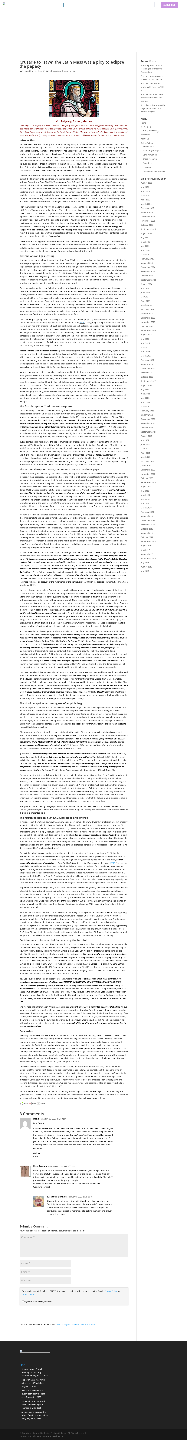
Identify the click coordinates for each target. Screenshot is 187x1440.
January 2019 (147, 533)
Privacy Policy (111, 1291)
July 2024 (145, 288)
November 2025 (148, 220)
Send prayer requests (153, 150)
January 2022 (147, 415)
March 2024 (146, 305)
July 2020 (145, 491)
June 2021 (145, 444)
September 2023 (148, 330)
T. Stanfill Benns (29, 71)
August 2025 (146, 233)
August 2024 (146, 284)
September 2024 (148, 280)
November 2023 (148, 322)
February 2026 (147, 208)
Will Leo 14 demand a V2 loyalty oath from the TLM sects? (152, 87)
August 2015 (146, 566)
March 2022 (146, 406)
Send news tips (150, 154)
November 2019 (148, 524)
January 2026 (147, 212)
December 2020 (148, 469)
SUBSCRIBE (169, 4)
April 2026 (145, 199)
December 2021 (148, 419)
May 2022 (145, 398)
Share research (150, 159)
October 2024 (147, 275)
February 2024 (147, 309)
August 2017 (146, 545)
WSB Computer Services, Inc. (50, 1436)
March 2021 (146, 457)
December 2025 (148, 216)
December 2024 (148, 267)
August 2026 (146, 183)
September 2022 (148, 381)
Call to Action (124, 4)
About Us (106, 4)
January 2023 (147, 364)
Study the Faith (150, 130)
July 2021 (145, 440)
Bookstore (90, 4)
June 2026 (145, 191)
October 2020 (147, 478)
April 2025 (145, 250)
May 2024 (145, 296)
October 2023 (147, 326)
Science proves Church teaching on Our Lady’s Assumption (151, 68)
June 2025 (145, 242)
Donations (147, 163)
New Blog (57, 71)
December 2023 (148, 317)
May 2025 (145, 246)
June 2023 (145, 343)
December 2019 (148, 520)
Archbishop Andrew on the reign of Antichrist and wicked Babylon (153, 108)
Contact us (148, 167)
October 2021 (147, 427)
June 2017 (145, 550)
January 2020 (147, 516)
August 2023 (146, 334)
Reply (121, 1121)
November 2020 (148, 474)
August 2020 (146, 486)
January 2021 (147, 465)
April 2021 (145, 453)
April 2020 (145, 503)
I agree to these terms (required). (38, 1301)
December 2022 (148, 368)
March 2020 (146, 507)
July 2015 (145, 571)
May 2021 (145, 448)
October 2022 (147, 377)
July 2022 (145, 389)
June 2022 (145, 393)
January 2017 (147, 554)
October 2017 (147, 537)
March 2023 (146, 355)
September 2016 (148, 558)
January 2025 (147, 263)
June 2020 (145, 495)
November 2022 (148, 372)
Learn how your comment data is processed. (76, 1324)
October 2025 (147, 225)
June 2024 (145, 292)
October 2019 (147, 528)
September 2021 (148, 431)
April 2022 (145, 402)
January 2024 (147, 313)
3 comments (69, 71)
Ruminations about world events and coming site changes (152, 97)
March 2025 (146, 254)
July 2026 (145, 187)
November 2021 (148, 423)
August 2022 (146, 385)
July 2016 (145, 562)
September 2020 (148, 482)
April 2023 (145, 351)
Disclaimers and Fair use (154, 171)
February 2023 (147, 360)
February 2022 (147, 410)
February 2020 (147, 512)
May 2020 (145, 499)
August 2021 (146, 436)
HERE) (112, 863)
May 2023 (145, 347)
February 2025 (147, 258)
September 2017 (148, 541)
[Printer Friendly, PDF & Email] (33, 1104)
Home (57, 4)
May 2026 (145, 195)
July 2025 (145, 237)
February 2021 (147, 461)
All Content (72, 4)
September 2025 (148, 229)
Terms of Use (28, 1294)
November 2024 (148, 271)
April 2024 (145, 301)
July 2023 (145, 339)
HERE (82, 322)
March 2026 (146, 204)
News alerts (148, 146)
